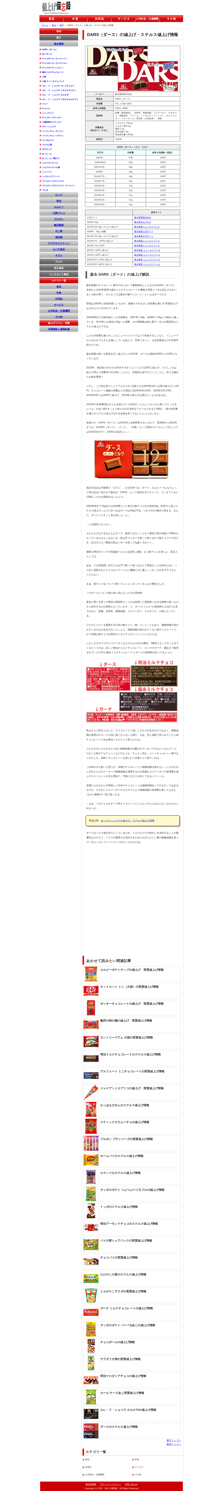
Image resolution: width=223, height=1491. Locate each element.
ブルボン (59, 219)
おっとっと (47, 154)
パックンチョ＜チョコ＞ (53, 131)
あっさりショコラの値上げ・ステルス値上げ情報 (127, 820)
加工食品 (59, 268)
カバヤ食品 (59, 249)
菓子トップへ (174, 1440)
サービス (59, 304)
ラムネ (45, 190)
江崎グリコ (59, 213)
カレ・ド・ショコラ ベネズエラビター (59, 90)
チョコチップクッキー (52, 117)
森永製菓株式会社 (142, 217)
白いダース (47, 54)
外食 (58, 292)
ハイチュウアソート (51, 176)
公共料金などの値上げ (147, 18)
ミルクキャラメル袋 (51, 167)
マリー (45, 104)
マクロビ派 (47, 145)
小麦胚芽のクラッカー (52, 122)
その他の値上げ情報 (171, 18)
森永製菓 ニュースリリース (147, 250)
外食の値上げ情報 (75, 18)
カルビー (59, 207)
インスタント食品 (59, 274)
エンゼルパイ (48, 140)
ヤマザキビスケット (59, 243)
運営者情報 (91, 1484)
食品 (58, 31)
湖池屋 (59, 237)
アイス (59, 261)
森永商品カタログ (142, 222)
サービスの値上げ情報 (123, 18)
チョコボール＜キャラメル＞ (55, 63)
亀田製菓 (59, 225)
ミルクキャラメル (50, 163)
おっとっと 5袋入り (51, 158)
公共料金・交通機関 (59, 310)
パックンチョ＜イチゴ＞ (53, 135)
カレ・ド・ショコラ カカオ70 (55, 95)
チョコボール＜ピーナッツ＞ (55, 58)
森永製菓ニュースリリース (147, 227)
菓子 (58, 37)
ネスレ (59, 255)
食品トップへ (174, 1444)
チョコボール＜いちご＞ (53, 67)
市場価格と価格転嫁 (59, 329)
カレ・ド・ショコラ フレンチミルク (58, 86)
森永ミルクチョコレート (53, 72)
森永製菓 (59, 43)
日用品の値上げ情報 (99, 18)
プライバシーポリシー (110, 1484)
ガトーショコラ (49, 126)
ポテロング (47, 149)
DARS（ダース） (49, 49)
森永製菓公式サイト (143, 231)
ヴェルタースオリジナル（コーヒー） (59, 185)
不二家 (59, 231)
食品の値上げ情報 (51, 18)
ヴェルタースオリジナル (53, 181)
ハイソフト (47, 172)
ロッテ (59, 195)
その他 (59, 317)
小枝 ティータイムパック (53, 81)
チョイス (46, 108)
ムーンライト (48, 113)
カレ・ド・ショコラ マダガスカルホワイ (60, 99)
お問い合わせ (131, 1484)
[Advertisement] (157, 868)
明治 (58, 201)
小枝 (44, 77)
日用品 (59, 298)
